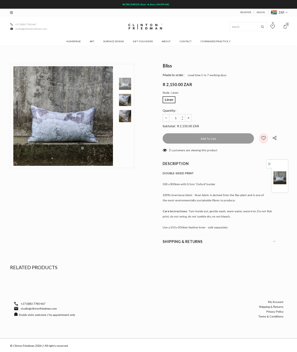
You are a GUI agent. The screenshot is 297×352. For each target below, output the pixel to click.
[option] (63, 116)
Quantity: (169, 110)
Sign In (261, 12)
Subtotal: (169, 126)
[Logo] (145, 26)
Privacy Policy (274, 311)
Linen (169, 99)
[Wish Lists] (263, 138)
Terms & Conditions (270, 316)
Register (245, 12)
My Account (275, 302)
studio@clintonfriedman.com (31, 28)
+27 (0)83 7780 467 (25, 24)
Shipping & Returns (271, 306)
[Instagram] (12, 12)
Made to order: (173, 75)
